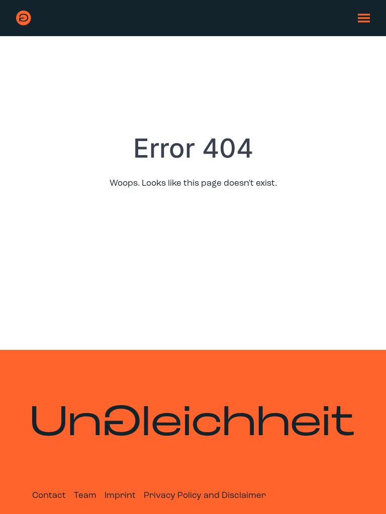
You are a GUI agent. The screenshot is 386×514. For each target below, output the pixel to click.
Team (85, 495)
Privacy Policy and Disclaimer (205, 495)
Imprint (120, 495)
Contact (49, 495)
